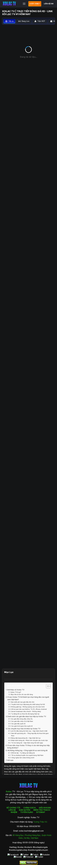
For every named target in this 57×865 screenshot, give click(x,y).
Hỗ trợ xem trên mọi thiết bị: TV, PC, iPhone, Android (29, 709)
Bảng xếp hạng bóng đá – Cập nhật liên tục (26, 738)
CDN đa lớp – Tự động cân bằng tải (23, 753)
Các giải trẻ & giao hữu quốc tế (21, 726)
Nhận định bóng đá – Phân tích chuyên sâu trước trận (29, 740)
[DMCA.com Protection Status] (29, 864)
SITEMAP (40, 812)
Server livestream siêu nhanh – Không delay (26, 711)
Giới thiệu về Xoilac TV (15, 690)
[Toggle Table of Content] (47, 686)
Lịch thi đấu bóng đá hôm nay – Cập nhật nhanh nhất (29, 731)
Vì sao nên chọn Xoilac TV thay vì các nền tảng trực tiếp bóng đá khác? (28, 747)
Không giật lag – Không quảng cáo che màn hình (28, 707)
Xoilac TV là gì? (15, 692)
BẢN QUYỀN (24, 810)
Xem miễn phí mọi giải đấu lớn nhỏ (22, 702)
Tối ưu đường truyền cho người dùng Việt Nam (27, 755)
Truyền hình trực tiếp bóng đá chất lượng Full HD (28, 704)
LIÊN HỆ (12, 810)
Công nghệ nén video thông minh (22, 758)
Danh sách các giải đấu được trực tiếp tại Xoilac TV (26, 716)
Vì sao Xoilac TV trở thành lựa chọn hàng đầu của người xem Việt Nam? (28, 698)
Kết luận (10, 760)
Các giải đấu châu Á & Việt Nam (22, 721)
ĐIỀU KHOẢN (45, 808)
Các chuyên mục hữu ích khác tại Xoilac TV (23, 729)
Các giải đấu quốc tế (18, 724)
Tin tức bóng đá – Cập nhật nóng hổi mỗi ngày (27, 743)
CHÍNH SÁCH (29, 808)
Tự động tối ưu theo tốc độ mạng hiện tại (25, 714)
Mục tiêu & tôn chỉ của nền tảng (22, 694)
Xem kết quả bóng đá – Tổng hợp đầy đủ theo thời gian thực (30, 735)
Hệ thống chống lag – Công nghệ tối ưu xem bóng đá (27, 750)
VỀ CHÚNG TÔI (13, 808)
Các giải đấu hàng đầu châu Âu (22, 719)
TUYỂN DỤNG (26, 812)
